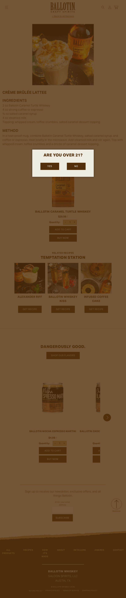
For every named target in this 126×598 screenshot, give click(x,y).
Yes (49, 166)
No (76, 166)
